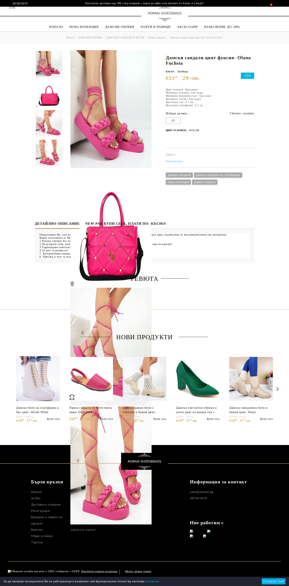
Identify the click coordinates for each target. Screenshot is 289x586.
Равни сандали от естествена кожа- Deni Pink (90, 410)
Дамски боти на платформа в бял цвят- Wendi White (37, 410)
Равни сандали (157, 37)
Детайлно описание (57, 224)
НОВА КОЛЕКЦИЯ (83, 27)
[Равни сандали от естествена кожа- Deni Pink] (91, 378)
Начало (70, 37)
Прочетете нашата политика (99, 571)
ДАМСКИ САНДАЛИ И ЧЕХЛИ (125, 37)
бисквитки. (152, 581)
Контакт (37, 529)
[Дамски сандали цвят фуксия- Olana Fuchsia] (49, 64)
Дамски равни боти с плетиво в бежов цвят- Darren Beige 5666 (139, 410)
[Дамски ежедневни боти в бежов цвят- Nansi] (251, 378)
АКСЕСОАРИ (187, 27)
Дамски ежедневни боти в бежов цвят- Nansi (248, 410)
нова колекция (178, 182)
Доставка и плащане (46, 504)
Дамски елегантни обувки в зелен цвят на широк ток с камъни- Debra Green (196, 410)
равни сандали (204, 182)
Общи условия (41, 536)
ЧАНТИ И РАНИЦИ (156, 27)
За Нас (36, 498)
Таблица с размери (242, 113)
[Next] (276, 389)
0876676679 (20, 3)
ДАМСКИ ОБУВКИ (119, 27)
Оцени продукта (174, 161)
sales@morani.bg (202, 492)
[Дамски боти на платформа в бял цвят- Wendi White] (38, 378)
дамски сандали (179, 175)
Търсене (37, 542)
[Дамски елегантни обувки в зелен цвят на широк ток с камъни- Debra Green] (198, 378)
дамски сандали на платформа (218, 175)
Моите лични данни (138, 571)
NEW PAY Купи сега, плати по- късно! (125, 224)
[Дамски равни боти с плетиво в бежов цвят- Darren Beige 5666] (144, 378)
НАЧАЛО (56, 27)
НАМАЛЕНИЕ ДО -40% (222, 27)
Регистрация (40, 510)
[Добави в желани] (59, 356)
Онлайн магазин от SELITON (242, 571)
